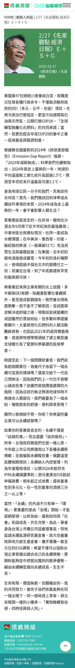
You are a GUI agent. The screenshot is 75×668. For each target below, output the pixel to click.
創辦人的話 (24, 17)
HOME (9, 17)
